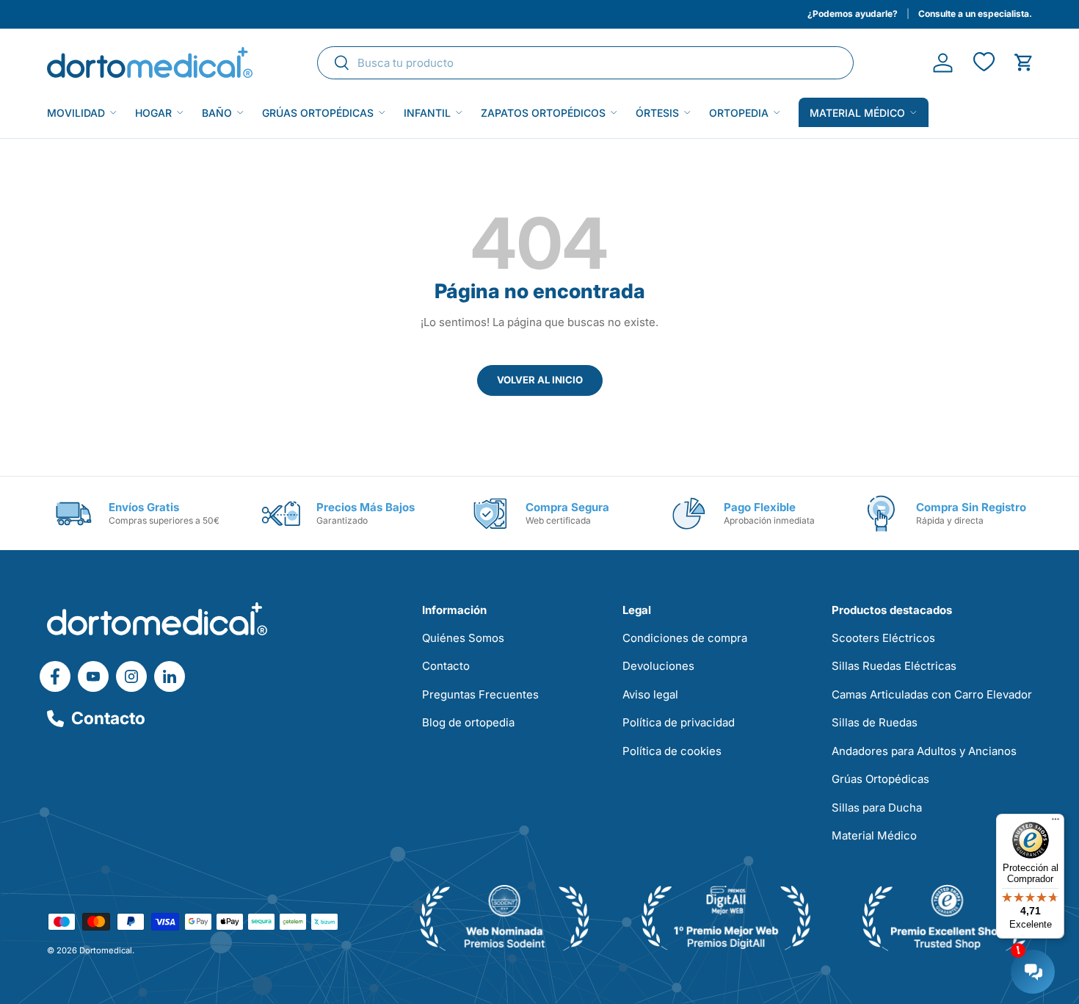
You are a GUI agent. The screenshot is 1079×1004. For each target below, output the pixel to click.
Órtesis (657, 112)
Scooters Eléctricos (883, 638)
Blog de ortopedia (468, 722)
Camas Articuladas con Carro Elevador (932, 694)
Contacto (108, 718)
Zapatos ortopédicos (543, 112)
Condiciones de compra (684, 638)
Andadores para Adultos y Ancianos (924, 751)
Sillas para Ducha (877, 808)
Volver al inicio (540, 380)
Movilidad (76, 112)
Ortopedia (739, 112)
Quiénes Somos (463, 638)
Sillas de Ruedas (875, 722)
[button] (1023, 63)
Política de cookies (672, 751)
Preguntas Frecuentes (480, 694)
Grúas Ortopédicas (318, 112)
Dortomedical (105, 950)
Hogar (153, 112)
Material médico (857, 112)
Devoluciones (658, 666)
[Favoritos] (983, 63)
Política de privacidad (678, 722)
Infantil (427, 112)
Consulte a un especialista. (975, 13)
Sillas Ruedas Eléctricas (894, 666)
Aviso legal (650, 694)
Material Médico (874, 835)
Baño (217, 112)
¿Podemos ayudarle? (852, 13)
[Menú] (1055, 822)
